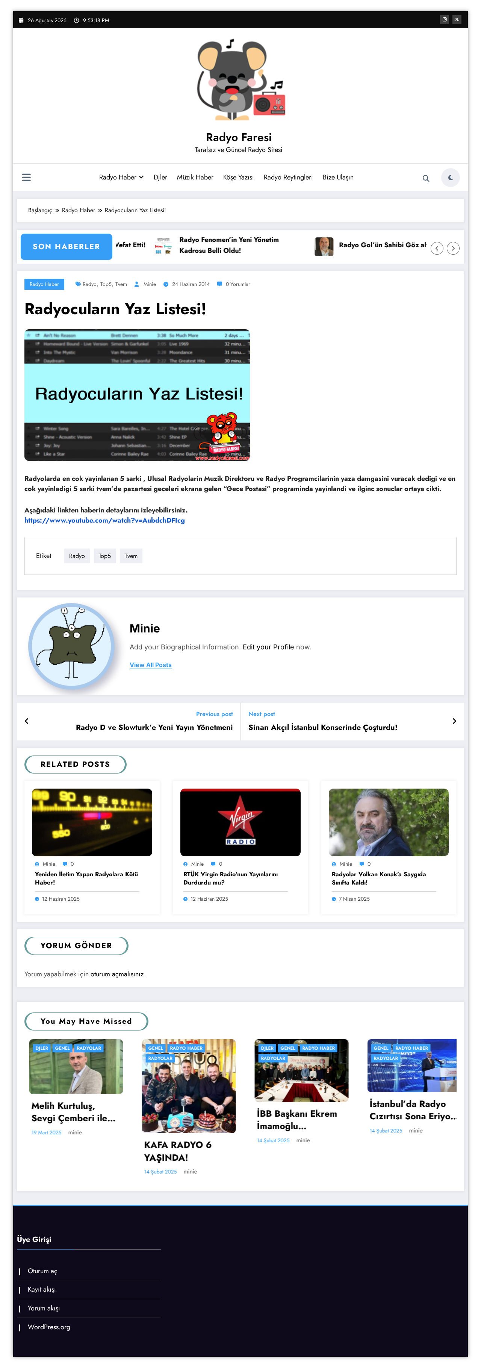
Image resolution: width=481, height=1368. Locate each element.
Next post (261, 713)
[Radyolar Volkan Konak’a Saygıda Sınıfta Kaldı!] (389, 822)
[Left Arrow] (437, 248)
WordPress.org (49, 1327)
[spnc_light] (450, 177)
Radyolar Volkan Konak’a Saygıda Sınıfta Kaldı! (379, 878)
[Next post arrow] (454, 722)
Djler (160, 177)
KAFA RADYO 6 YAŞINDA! (76, 1151)
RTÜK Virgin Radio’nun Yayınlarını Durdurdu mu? (230, 878)
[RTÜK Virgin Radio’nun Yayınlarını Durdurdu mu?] (240, 822)
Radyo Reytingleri (288, 177)
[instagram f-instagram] (444, 19)
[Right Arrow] (453, 248)
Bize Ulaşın (338, 177)
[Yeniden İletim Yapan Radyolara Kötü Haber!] (92, 822)
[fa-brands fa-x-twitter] (456, 19)
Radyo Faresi (239, 137)
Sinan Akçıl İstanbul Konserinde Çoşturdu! (323, 727)
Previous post (214, 713)
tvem (121, 284)
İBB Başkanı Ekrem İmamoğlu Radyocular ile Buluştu (195, 1119)
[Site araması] (426, 178)
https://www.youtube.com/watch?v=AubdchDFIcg (104, 520)
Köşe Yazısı (238, 177)
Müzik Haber (195, 177)
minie (150, 284)
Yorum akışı (44, 1308)
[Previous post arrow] (26, 722)
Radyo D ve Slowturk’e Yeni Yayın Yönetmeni (154, 727)
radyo (90, 284)
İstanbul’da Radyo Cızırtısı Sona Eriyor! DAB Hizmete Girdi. (311, 1110)
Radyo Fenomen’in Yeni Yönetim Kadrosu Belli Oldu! (162, 245)
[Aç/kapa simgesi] (26, 178)
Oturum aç (42, 1271)
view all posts (151, 665)
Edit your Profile (268, 647)
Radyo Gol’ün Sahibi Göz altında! (324, 245)
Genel (54, 1048)
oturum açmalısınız (117, 974)
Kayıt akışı (42, 1289)
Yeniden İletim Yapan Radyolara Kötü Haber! (86, 878)
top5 (106, 284)
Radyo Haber (117, 177)
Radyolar (59, 1058)
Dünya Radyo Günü (422, 1113)
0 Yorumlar (238, 284)
